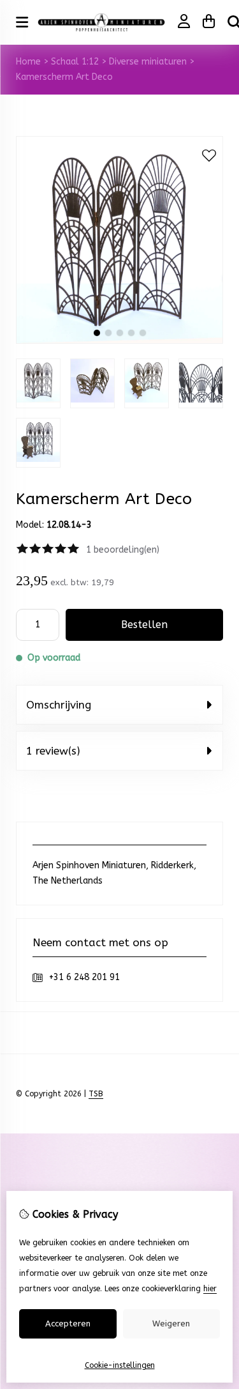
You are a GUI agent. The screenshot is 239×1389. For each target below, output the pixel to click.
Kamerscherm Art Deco (64, 77)
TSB (96, 1093)
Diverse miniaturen (148, 61)
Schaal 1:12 (75, 61)
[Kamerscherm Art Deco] (119, 340)
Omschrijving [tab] (58, 704)
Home (28, 61)
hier (210, 1288)
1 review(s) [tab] (53, 750)
